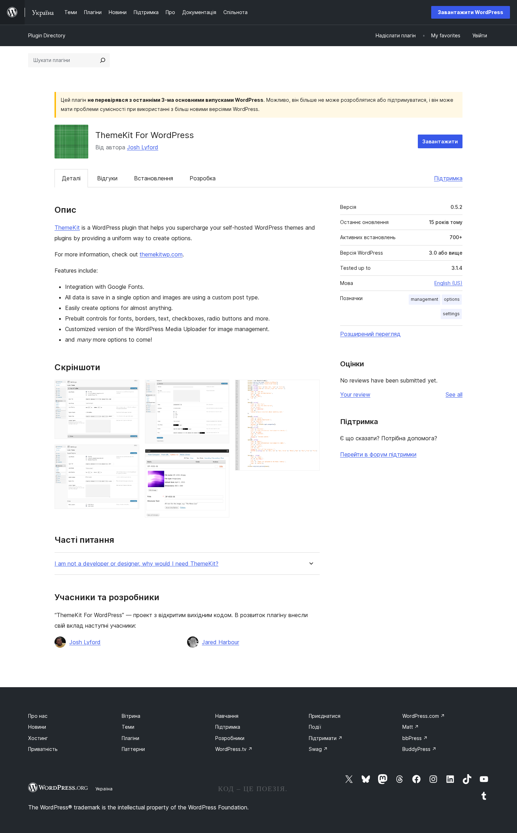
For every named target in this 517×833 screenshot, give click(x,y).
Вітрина (131, 716)
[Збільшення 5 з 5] (310, 389)
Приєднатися (324, 716)
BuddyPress (419, 749)
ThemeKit (67, 227)
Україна (104, 788)
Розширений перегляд (370, 333)
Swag (318, 749)
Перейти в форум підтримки (378, 454)
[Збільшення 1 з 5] (129, 389)
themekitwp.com (161, 254)
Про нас (37, 716)
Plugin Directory (46, 35)
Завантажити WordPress (470, 12)
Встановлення (153, 178)
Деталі (71, 178)
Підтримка (448, 178)
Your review (355, 394)
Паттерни (133, 749)
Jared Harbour (220, 642)
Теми (128, 727)
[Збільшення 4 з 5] (219, 458)
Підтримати (326, 738)
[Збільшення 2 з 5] (129, 454)
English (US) (448, 283)
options (452, 299)
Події (315, 727)
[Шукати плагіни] (103, 60)
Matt (410, 727)
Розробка (203, 178)
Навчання (226, 716)
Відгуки (107, 178)
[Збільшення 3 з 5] (219, 389)
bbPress (415, 738)
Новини (37, 727)
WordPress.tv (234, 749)
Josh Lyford (142, 147)
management (424, 299)
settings (451, 313)
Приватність (43, 749)
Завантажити (440, 141)
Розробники (229, 738)
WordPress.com (423, 716)
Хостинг (38, 738)
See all (454, 394)
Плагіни (130, 738)
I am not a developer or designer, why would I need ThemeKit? (136, 563)
